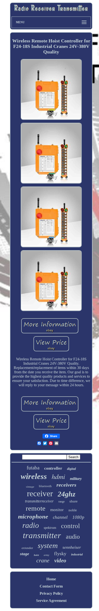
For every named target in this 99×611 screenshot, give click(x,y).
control (70, 526)
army (46, 554)
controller (53, 468)
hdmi (58, 476)
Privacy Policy (51, 593)
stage (24, 553)
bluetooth (45, 486)
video (60, 561)
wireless (34, 476)
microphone (33, 516)
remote (35, 508)
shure (73, 501)
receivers (66, 485)
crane (43, 560)
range (61, 501)
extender (27, 548)
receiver (40, 493)
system (48, 545)
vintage (30, 486)
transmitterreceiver (39, 501)
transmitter (42, 535)
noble (72, 510)
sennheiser (71, 547)
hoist (36, 555)
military (76, 479)
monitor (57, 509)
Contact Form (51, 586)
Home (51, 579)
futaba (33, 468)
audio (73, 536)
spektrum (50, 528)
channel (60, 517)
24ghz (66, 494)
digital (71, 469)
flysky (60, 553)
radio (30, 525)
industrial (77, 554)
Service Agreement (51, 601)
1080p (78, 517)
